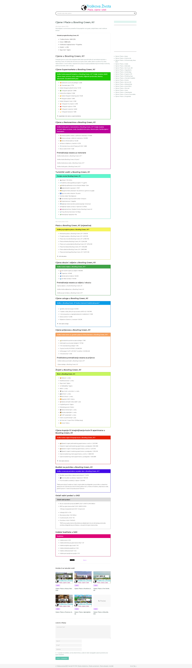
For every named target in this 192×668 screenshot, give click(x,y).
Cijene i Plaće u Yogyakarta (123, 70)
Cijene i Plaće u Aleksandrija (123, 84)
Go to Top (132, 666)
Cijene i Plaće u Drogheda (123, 96)
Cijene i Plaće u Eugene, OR (123, 74)
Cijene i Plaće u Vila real (122, 88)
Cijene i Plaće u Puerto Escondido (125, 94)
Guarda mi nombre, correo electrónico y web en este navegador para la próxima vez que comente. (82, 653)
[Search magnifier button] (135, 13)
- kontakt (110, 666)
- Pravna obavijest (103, 666)
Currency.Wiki (132, 50)
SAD (58, 585)
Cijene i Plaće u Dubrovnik (123, 58)
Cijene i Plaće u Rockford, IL (82, 588)
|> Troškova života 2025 (62, 666)
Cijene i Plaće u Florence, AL (64, 612)
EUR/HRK (117, 50)
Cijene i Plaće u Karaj (121, 56)
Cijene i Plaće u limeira (122, 80)
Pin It (84, 560)
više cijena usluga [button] (63, 323)
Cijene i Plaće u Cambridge (123, 72)
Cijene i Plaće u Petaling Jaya (124, 76)
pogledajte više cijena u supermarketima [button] (70, 116)
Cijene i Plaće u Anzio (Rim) (123, 86)
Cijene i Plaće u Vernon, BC (123, 82)
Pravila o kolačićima (83, 666)
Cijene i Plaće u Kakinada (122, 66)
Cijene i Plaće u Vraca (121, 90)
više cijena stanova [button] (64, 460)
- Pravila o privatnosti (93, 666)
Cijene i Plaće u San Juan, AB (123, 68)
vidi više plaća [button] (62, 256)
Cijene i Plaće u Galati (121, 64)
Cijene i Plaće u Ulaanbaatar (123, 92)
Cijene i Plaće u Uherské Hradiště (125, 78)
